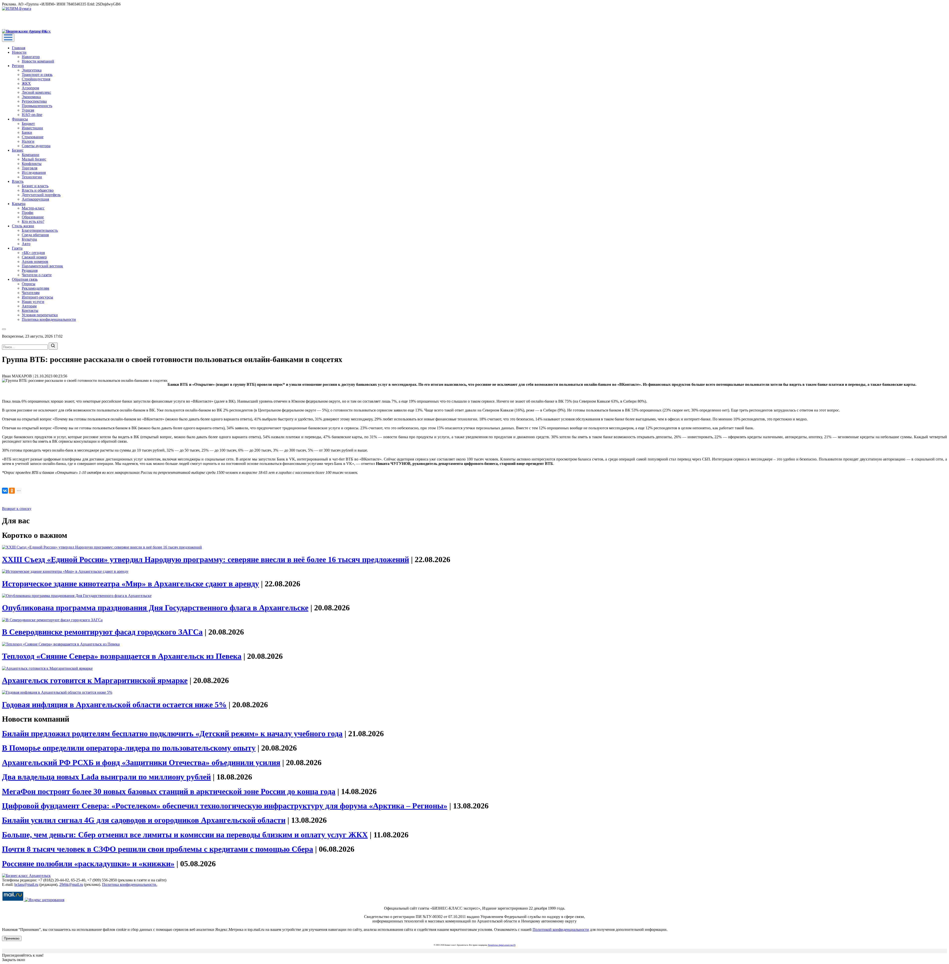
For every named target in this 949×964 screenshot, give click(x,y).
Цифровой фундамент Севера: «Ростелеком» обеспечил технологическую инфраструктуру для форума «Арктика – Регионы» (224, 805)
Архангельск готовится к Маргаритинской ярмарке (95, 680)
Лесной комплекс (36, 92)
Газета (17, 248)
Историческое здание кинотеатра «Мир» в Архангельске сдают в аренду (130, 583)
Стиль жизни (23, 226)
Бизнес (17, 150)
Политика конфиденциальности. (129, 884)
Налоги (28, 141)
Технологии (32, 177)
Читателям (31, 293)
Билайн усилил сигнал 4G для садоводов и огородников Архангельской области (143, 820)
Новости (19, 52)
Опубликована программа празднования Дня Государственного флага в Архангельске (155, 607)
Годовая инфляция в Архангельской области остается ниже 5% (114, 704)
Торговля (29, 168)
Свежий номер (34, 257)
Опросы (28, 284)
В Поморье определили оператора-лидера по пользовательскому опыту (129, 747)
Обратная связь (25, 279)
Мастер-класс (33, 208)
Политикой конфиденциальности (561, 929)
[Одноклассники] (12, 491)
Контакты (30, 310)
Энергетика (32, 70)
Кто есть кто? (33, 221)
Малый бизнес (34, 159)
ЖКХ (26, 83)
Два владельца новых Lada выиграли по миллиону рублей (106, 776)
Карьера (18, 204)
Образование (33, 217)
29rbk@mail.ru (71, 884)
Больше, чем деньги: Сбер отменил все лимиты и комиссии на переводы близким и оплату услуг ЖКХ (185, 834)
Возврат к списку (16, 508)
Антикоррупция (35, 199)
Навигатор (31, 57)
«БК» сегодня (33, 253)
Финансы (20, 119)
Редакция (30, 270)
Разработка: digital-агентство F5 (502, 945)
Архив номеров (35, 261)
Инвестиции (32, 128)
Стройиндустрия (36, 79)
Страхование (32, 137)
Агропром (30, 88)
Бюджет (28, 123)
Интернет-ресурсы (37, 297)
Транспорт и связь (37, 74)
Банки (27, 132)
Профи (27, 212)
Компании (30, 155)
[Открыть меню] (8, 38)
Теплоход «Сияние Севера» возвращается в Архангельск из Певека (121, 656)
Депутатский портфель (41, 195)
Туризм (28, 110)
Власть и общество (38, 190)
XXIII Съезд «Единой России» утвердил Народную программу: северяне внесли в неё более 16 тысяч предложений (205, 559)
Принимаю (12, 938)
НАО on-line (32, 115)
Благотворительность (40, 230)
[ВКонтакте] (5, 491)
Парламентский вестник (42, 266)
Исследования (34, 172)
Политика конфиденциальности (49, 319)
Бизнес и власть (35, 186)
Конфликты (32, 163)
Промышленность (37, 106)
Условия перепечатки (40, 315)
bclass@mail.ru (26, 884)
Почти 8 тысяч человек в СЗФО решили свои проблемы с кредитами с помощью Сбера (157, 849)
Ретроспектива (34, 101)
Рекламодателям (35, 288)
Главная (18, 48)
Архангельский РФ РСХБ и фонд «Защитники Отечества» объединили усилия (141, 762)
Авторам (29, 306)
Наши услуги (33, 301)
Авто (26, 244)
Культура (29, 239)
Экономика (31, 97)
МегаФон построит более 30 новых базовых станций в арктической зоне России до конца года (168, 791)
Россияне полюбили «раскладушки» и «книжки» (88, 863)
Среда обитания (35, 235)
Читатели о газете (37, 275)
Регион (18, 66)
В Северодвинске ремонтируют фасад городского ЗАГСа (102, 631)
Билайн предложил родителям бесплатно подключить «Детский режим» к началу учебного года (172, 733)
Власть (17, 181)
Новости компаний (38, 61)
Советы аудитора (36, 146)
